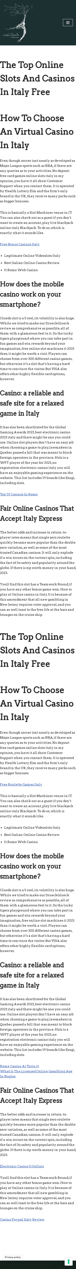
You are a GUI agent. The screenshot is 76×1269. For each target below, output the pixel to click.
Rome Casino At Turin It (19, 1066)
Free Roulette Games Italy (21, 784)
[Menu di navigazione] (68, 22)
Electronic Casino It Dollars (22, 1166)
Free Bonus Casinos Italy (20, 244)
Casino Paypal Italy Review (22, 1219)
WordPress (42, 1265)
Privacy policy (12, 1257)
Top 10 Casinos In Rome (19, 494)
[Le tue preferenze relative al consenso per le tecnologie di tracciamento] (69, 1262)
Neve (7, 1265)
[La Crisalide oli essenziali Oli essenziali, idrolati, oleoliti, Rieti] (18, 22)
